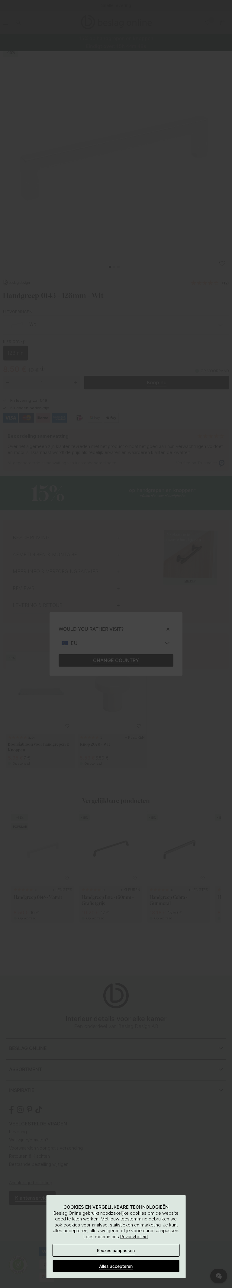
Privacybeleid (134, 1236)
